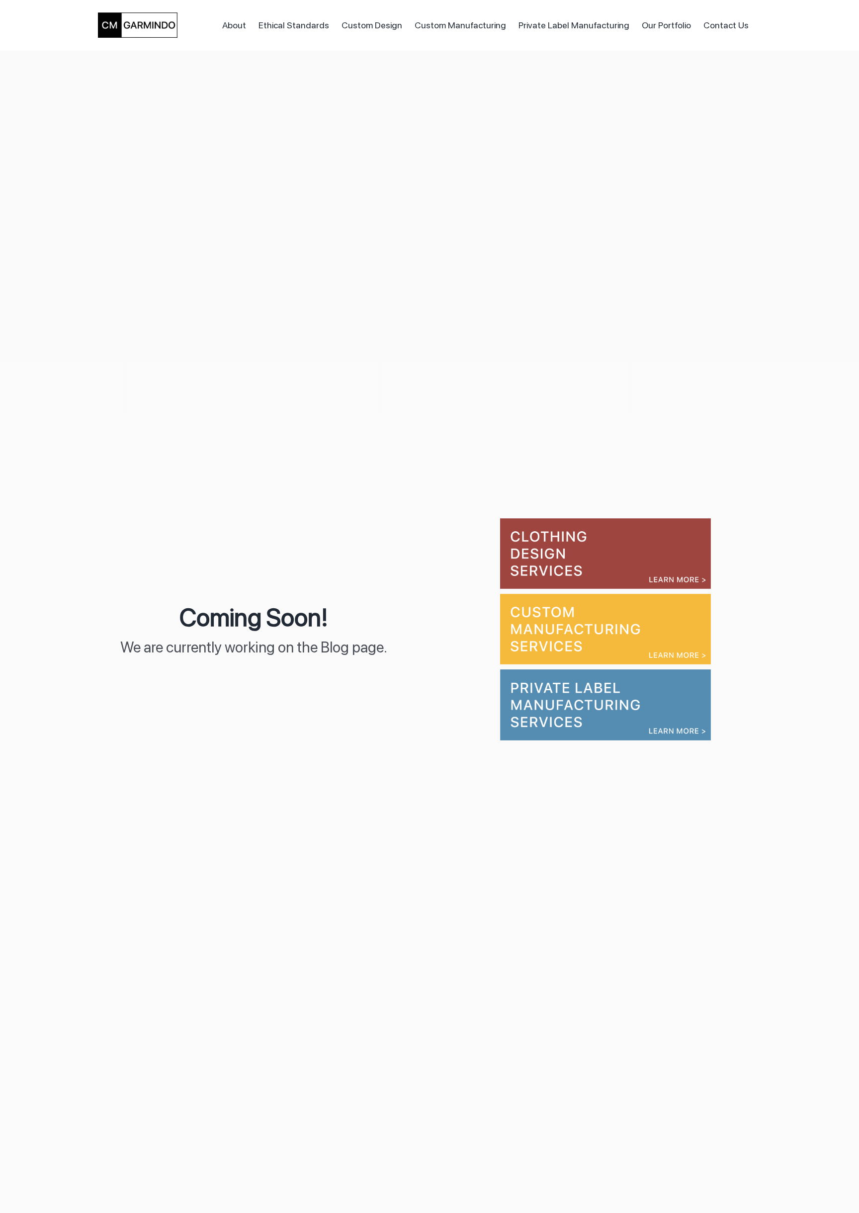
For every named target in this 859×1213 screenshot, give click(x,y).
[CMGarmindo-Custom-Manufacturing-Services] (605, 598)
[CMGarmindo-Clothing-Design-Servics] (605, 522)
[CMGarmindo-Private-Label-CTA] (605, 673)
